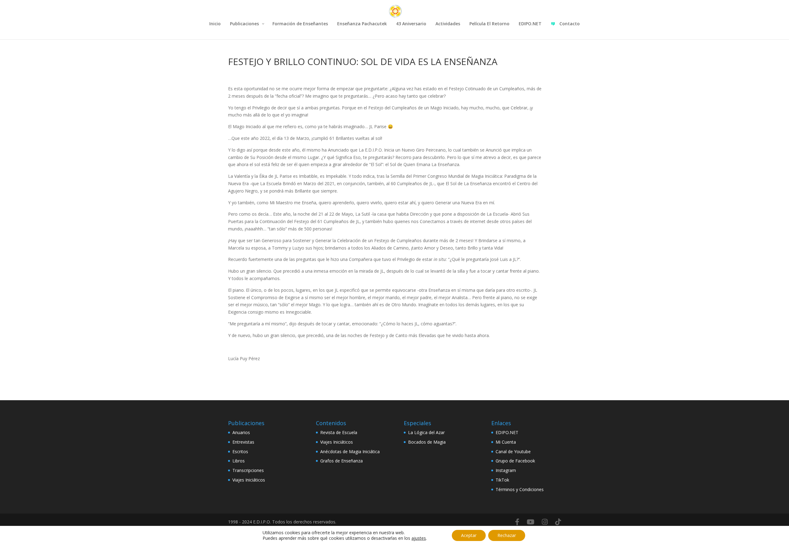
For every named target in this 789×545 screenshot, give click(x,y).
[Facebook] (517, 522)
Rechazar (506, 535)
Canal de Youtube (513, 451)
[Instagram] (545, 522)
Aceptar (468, 535)
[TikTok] (558, 522)
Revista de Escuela (338, 432)
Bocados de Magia (427, 442)
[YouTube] (530, 522)
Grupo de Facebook (515, 461)
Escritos (240, 451)
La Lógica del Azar (426, 432)
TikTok (502, 480)
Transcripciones (248, 470)
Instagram (506, 470)
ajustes (418, 538)
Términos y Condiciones (520, 489)
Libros (238, 461)
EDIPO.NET (507, 432)
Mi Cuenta (506, 442)
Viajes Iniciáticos (248, 480)
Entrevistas (243, 442)
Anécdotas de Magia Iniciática (350, 451)
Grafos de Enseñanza (341, 461)
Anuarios (241, 432)
